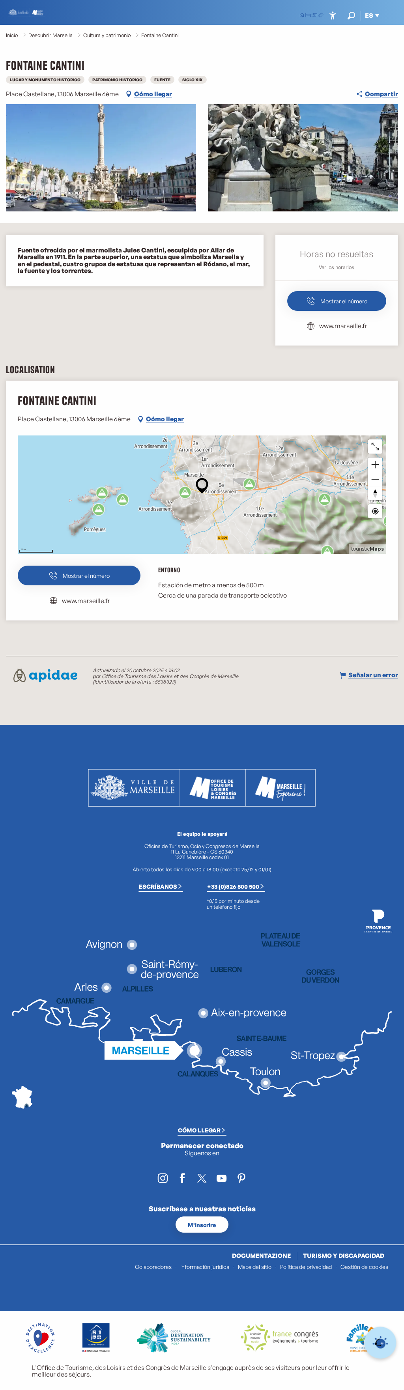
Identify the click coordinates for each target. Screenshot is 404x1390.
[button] (351, 15)
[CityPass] (314, 16)
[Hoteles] (308, 16)
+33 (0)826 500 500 (233, 886)
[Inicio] (302, 16)
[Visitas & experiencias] (321, 16)
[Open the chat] (381, 1343)
